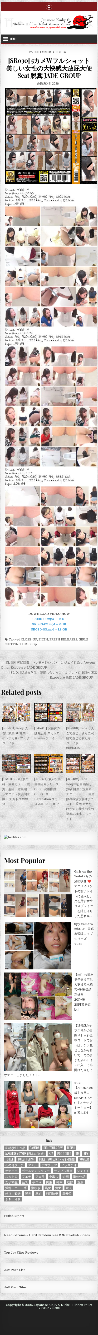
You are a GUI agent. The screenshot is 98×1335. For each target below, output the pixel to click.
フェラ (40, 1176)
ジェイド (83, 1170)
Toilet (9, 1159)
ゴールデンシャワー (36, 1170)
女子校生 (11, 1182)
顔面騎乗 (52, 1193)
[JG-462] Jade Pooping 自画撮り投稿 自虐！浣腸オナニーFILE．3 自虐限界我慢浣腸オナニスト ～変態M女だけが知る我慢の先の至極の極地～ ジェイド (80, 798)
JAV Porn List (14, 1270)
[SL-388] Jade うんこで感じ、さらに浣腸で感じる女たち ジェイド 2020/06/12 (80, 738)
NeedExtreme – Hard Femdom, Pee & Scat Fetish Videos (47, 1235)
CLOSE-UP (29, 639)
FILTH (43, 639)
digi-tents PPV (53, 1148)
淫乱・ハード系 (16, 1188)
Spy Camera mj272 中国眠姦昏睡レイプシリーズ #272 (84, 934)
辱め (38, 1193)
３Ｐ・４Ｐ (13, 1199)
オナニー (11, 1170)
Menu (13, 38)
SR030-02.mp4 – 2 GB (49, 624)
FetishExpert (14, 1216)
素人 (69, 1188)
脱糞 (28, 1193)
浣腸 (80, 1182)
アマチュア (49, 1165)
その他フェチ (14, 1165)
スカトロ (11, 1176)
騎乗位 (67, 1193)
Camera (34, 1148)
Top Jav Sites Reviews (21, 1252)
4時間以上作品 (15, 1148)
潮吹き (35, 1188)
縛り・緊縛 (13, 1193)
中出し (53, 1176)
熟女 (48, 1188)
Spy (85, 1153)
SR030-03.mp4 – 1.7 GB (49, 629)
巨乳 (25, 1182)
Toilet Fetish (26, 1159)
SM (77, 1153)
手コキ (37, 1182)
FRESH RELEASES (63, 639)
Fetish (71, 1148)
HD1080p (29, 644)
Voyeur (84, 1159)
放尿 (70, 1182)
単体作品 (79, 1176)
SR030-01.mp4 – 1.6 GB (49, 619)
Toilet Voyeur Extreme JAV (49, 52)
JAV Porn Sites (15, 1287)
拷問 (59, 1182)
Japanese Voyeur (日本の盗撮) (24, 1153)
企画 (66, 1176)
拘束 (49, 1182)
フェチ (26, 1176)
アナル (32, 1165)
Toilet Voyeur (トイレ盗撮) (57, 1159)
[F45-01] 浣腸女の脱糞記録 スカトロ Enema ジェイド (47, 733)
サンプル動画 (63, 1170)
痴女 (58, 1188)
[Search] (49, 6)
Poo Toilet (64, 1153)
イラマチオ (69, 1165)
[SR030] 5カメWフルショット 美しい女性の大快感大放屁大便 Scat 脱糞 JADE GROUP (49, 67)
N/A (51, 1153)
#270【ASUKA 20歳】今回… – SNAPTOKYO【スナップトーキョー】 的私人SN (83, 1098)
